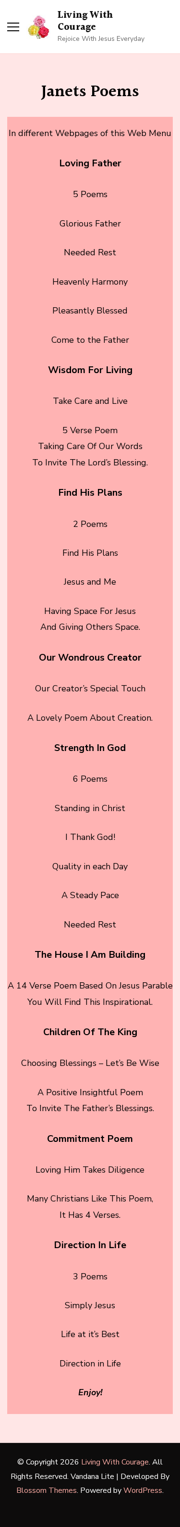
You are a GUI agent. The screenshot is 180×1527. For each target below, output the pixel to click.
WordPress (142, 1490)
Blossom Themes (46, 1490)
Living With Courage (85, 21)
